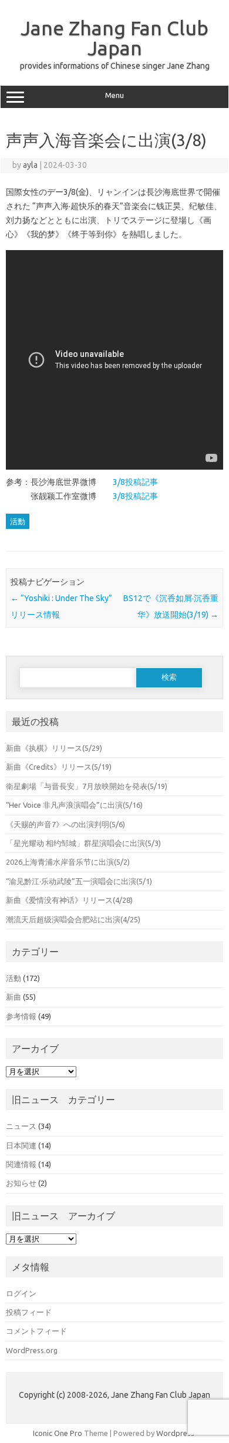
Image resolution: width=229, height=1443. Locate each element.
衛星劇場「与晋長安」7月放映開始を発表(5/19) (86, 786)
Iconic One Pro (57, 1433)
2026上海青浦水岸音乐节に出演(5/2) (68, 862)
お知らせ (21, 1183)
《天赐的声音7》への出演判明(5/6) (65, 824)
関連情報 (21, 1164)
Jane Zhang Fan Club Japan (114, 37)
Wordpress (175, 1433)
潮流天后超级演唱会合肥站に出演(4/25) (73, 919)
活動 (17, 521)
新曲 (13, 997)
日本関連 (21, 1145)
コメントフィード (36, 1331)
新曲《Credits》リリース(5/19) (59, 767)
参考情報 (21, 1016)
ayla (30, 165)
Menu (114, 95)
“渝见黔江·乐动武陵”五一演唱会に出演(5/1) (79, 881)
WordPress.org (32, 1350)
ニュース (21, 1126)
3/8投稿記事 (135, 482)
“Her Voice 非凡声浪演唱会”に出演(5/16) (74, 805)
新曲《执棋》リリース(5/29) (61, 748)
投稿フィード (29, 1312)
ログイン (21, 1293)
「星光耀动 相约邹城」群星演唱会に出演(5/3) (83, 843)
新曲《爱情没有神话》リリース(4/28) (69, 900)
